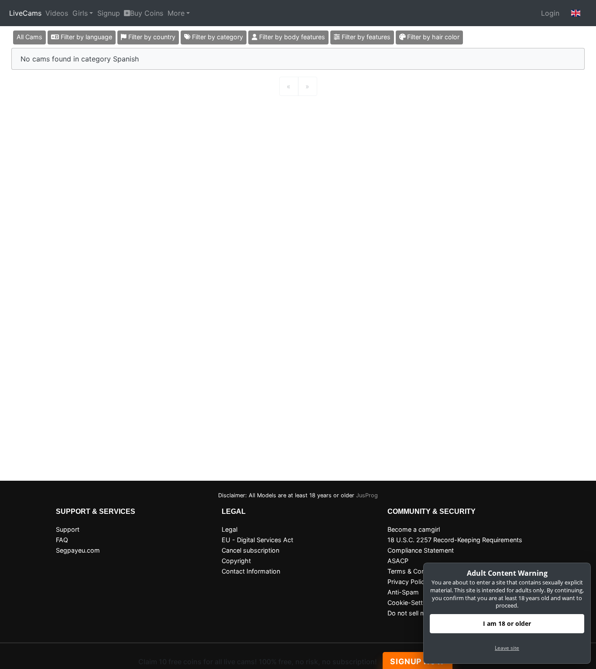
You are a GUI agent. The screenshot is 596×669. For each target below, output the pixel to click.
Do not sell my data (415, 613)
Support (67, 529)
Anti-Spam (403, 592)
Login (550, 13)
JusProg (367, 495)
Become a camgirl (413, 529)
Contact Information (251, 571)
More (176, 13)
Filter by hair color (432, 37)
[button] (576, 13)
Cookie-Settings (411, 602)
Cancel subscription (250, 550)
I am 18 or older (507, 623)
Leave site (507, 648)
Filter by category (216, 37)
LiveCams (25, 13)
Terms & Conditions (416, 571)
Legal (229, 529)
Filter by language (85, 37)
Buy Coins (146, 13)
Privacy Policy (407, 581)
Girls (80, 13)
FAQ (62, 539)
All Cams (29, 37)
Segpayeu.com (78, 550)
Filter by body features (291, 37)
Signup (108, 13)
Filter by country (151, 37)
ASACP (397, 560)
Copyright (236, 560)
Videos (56, 13)
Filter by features (365, 37)
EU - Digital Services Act (257, 539)
